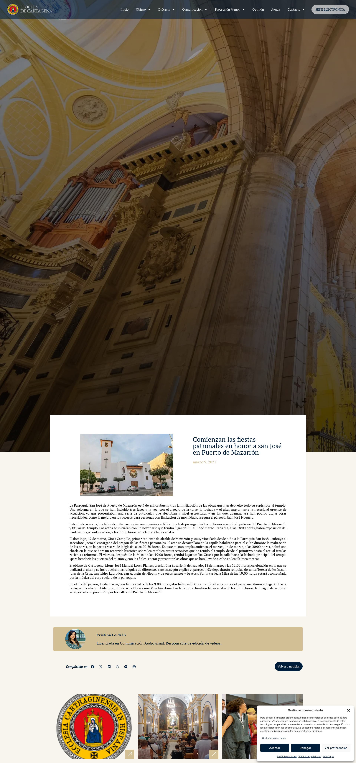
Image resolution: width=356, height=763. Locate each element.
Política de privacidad (310, 756)
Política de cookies (287, 756)
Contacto (294, 9)
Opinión (258, 9)
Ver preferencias (336, 748)
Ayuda (275, 9)
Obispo (141, 9)
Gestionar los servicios (274, 738)
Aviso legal (328, 756)
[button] (348, 710)
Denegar (305, 748)
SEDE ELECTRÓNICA (330, 9)
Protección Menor (227, 9)
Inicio (124, 9)
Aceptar (274, 748)
